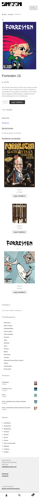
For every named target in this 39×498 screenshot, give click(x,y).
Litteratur (6, 348)
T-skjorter (6, 357)
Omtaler (6, 440)
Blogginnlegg (7, 429)
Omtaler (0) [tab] (5, 123)
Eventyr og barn (8, 331)
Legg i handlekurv (17, 102)
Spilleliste (6, 446)
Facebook (5, 474)
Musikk (6, 351)
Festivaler (6, 431)
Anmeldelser (7, 423)
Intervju (6, 437)
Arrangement (7, 426)
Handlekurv (30, 494)
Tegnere (6, 363)
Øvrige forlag (7, 369)
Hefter (5, 340)
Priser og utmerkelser (10, 443)
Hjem (5, 14)
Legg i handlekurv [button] (19, 196)
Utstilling (6, 452)
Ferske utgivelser (8, 334)
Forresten (10, 14)
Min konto (6, 495)
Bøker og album (8, 325)
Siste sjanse (7, 354)
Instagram (5, 476)
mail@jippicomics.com (9, 467)
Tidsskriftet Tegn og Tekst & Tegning (13, 360)
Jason (5, 346)
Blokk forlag (7, 322)
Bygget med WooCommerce (11, 488)
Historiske (6, 343)
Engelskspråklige (8, 328)
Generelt (6, 434)
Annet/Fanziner (8, 366)
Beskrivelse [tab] (5, 118)
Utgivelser (6, 449)
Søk (19, 495)
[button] (3, 20)
